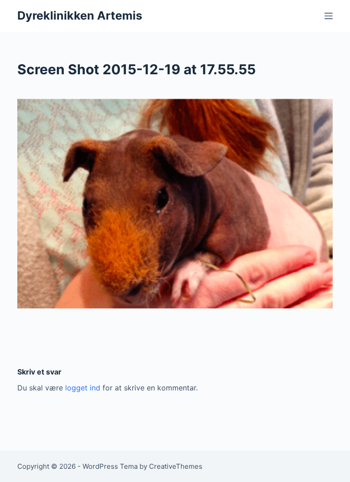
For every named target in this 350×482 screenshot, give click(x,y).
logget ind (82, 387)
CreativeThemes (175, 466)
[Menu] (328, 16)
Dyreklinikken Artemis (79, 15)
